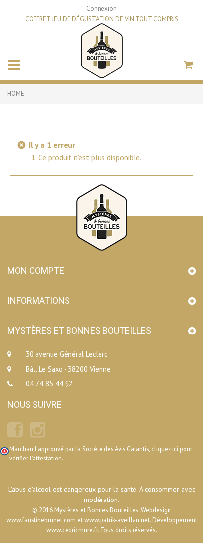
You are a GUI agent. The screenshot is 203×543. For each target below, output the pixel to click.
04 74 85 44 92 (49, 383)
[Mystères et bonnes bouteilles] (102, 49)
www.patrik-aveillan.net (117, 520)
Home (15, 93)
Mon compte (35, 270)
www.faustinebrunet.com (41, 520)
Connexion (101, 8)
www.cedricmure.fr (72, 530)
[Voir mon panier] (190, 66)
